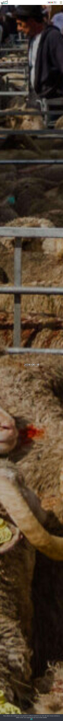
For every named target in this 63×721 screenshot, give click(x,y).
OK (31, 719)
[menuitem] (49, 2)
